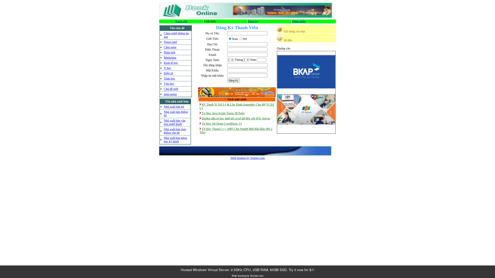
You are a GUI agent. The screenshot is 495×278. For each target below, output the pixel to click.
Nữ (245, 39)
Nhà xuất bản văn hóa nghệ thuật (174, 122)
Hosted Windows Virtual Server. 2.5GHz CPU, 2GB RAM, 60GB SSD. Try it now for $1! (247, 269)
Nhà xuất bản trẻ (174, 106)
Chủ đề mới (171, 89)
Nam (235, 39)
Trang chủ (181, 21)
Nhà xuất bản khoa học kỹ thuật (175, 139)
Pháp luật (169, 52)
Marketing (170, 57)
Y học (167, 68)
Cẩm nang (170, 47)
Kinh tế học (171, 62)
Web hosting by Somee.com (247, 158)
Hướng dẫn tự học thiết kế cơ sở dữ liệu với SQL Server (236, 118)
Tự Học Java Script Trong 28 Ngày (223, 113)
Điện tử (168, 73)
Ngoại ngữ (170, 42)
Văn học (169, 83)
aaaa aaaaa (170, 94)
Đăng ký (253, 21)
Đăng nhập (299, 21)
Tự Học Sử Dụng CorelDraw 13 (222, 123)
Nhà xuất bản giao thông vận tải (175, 131)
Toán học (169, 78)
